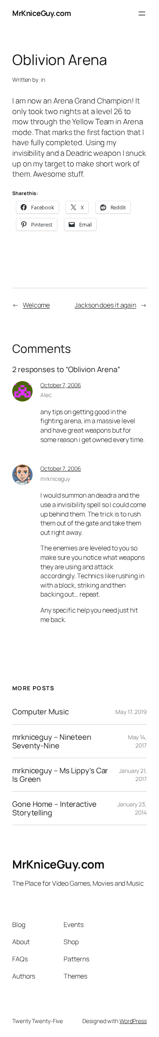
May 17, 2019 (131, 712)
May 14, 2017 (137, 741)
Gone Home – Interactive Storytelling (54, 808)
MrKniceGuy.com (41, 13)
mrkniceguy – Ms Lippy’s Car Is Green (60, 774)
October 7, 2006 (60, 385)
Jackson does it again (105, 305)
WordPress (133, 1021)
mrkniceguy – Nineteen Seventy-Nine (51, 741)
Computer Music (40, 711)
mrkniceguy (55, 479)
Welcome (36, 305)
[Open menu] (142, 13)
